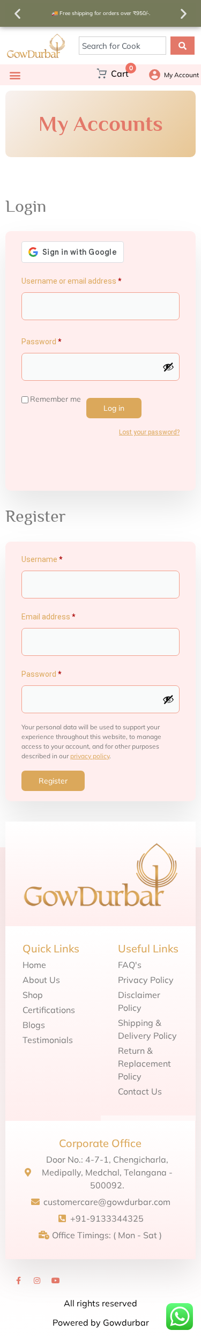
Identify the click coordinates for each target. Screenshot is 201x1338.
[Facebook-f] (18, 1280)
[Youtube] (55, 1280)
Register (53, 781)
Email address (63, 615)
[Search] (182, 45)
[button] (17, 13)
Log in (113, 408)
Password (56, 340)
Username (56, 558)
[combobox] (122, 45)
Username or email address (86, 279)
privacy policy (89, 756)
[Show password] (168, 367)
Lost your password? (149, 432)
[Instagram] (36, 1280)
